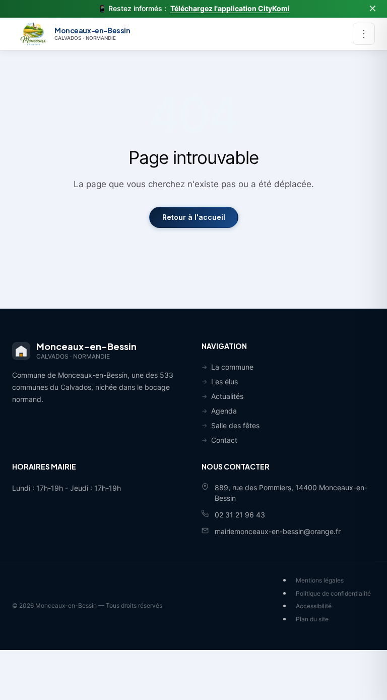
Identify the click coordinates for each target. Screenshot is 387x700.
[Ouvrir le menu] (364, 34)
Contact (224, 440)
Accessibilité (314, 606)
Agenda (224, 410)
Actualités (227, 396)
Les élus (224, 381)
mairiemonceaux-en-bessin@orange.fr (278, 531)
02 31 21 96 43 (240, 514)
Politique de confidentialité (333, 593)
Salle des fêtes (235, 425)
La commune (232, 367)
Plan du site (312, 619)
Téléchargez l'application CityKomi (230, 8)
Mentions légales (320, 580)
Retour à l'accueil (193, 217)
